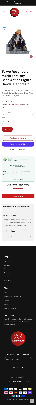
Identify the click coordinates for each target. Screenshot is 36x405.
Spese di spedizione (16, 104)
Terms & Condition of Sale (12, 296)
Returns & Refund (10, 308)
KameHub (14, 399)
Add (6, 129)
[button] (4, 12)
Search (6, 269)
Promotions (8, 281)
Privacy (6, 300)
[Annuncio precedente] (4, 3)
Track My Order (9, 273)
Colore (4, 108)
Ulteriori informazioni (18, 179)
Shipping (7, 304)
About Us (7, 261)
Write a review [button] (18, 196)
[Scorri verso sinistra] (13, 67)
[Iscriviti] (29, 359)
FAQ (5, 292)
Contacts (7, 265)
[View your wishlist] (27, 12)
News (6, 277)
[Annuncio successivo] (32, 3)
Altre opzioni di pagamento (18, 149)
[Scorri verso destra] (22, 67)
